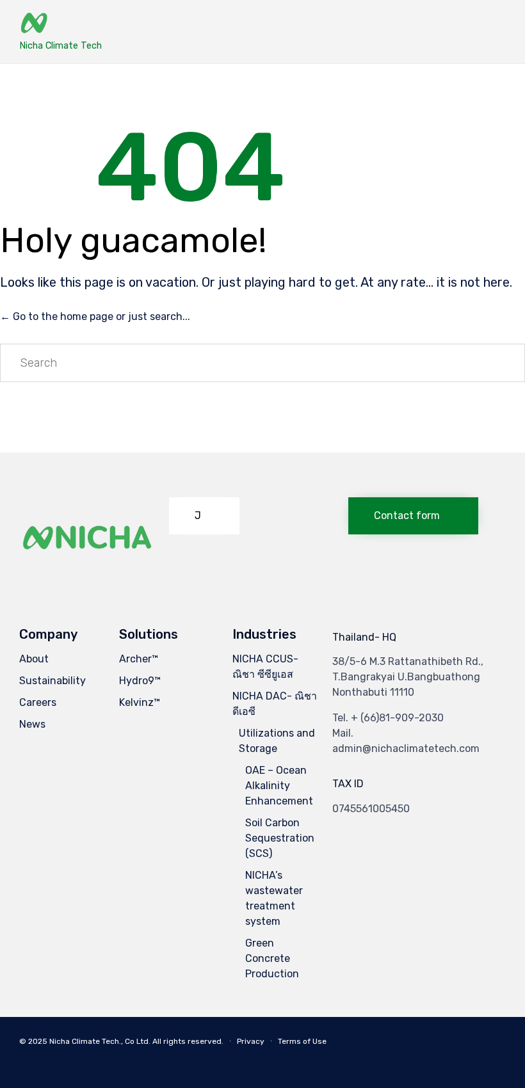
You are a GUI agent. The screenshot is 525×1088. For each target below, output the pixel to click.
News (32, 724)
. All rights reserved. (186, 1041)
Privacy (250, 1041)
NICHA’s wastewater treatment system (274, 898)
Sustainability (52, 681)
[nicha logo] (87, 572)
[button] (204, 515)
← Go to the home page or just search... (95, 316)
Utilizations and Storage (277, 741)
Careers (37, 702)
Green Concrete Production (272, 958)
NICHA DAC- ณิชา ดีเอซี (274, 703)
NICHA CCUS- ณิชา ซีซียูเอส (265, 666)
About (34, 659)
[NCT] (60, 24)
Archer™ (138, 659)
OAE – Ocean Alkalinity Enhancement (279, 785)
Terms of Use (302, 1041)
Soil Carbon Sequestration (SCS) (279, 838)
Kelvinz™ (139, 702)
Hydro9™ (140, 681)
